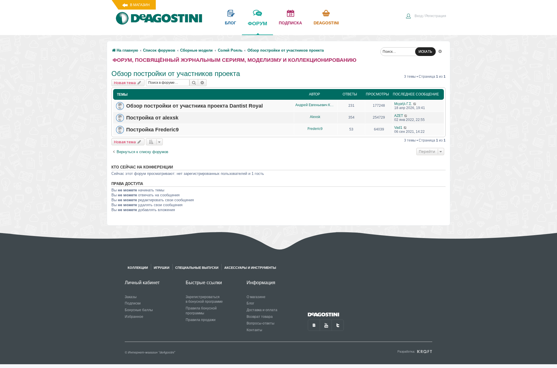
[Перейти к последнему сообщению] (415, 104)
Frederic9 (315, 129)
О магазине (256, 297)
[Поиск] (193, 82)
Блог (250, 303)
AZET (398, 116)
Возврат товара (260, 317)
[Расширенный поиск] (440, 51)
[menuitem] (426, 16)
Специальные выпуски (196, 267)
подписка (290, 23)
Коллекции (138, 267)
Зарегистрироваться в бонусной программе (204, 299)
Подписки (133, 303)
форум (257, 23)
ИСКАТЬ (425, 51)
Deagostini (326, 23)
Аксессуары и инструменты (250, 267)
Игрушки (161, 267)
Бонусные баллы (139, 310)
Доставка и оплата (262, 310)
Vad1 (398, 128)
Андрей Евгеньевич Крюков (314, 105)
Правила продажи (201, 320)
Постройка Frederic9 (152, 130)
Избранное (134, 317)
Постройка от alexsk (152, 118)
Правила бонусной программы (201, 310)
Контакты (254, 330)
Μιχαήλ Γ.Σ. (403, 104)
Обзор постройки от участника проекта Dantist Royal (194, 106)
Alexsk (315, 117)
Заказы (131, 297)
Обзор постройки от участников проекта (175, 73)
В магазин (140, 5)
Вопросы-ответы (260, 323)
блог (230, 23)
